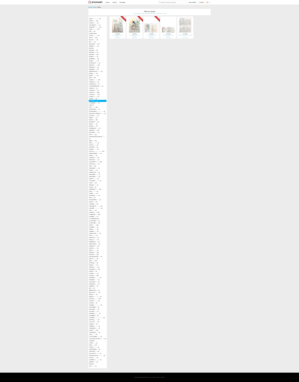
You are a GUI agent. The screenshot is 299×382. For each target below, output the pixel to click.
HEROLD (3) (94, 178)
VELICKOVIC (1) (95, 353)
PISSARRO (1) (94, 279)
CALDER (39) (94, 79)
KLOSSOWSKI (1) (95, 199)
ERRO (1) (94, 143)
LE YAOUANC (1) (94, 220)
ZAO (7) (92, 366)
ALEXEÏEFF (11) (95, 27)
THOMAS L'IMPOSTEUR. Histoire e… (185, 36)
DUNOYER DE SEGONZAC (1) (97, 137)
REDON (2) (93, 294)
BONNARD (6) (94, 58)
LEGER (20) (93, 225)
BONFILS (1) (93, 56)
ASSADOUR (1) (93, 33)
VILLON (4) (93, 357)
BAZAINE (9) (93, 50)
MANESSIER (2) (94, 241)
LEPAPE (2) (93, 229)
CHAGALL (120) (94, 92)
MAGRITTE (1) (94, 237)
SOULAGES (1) (94, 309)
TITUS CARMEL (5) (95, 336)
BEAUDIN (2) (93, 52)
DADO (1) (91, 105)
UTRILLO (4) (94, 347)
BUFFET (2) (93, 75)
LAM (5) (93, 210)
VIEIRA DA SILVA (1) (97, 355)
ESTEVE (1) (93, 145)
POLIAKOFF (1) (94, 281)
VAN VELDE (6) (94, 351)
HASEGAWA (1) (94, 174)
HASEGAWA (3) (94, 176)
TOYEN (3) (91, 340)
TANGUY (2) (93, 324)
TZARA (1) (93, 343)
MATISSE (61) (94, 254)
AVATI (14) (93, 37)
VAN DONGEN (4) (94, 349)
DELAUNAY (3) (94, 122)
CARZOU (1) (93, 88)
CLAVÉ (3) (93, 98)
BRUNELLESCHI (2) (96, 71)
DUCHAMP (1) (94, 132)
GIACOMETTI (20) (95, 161)
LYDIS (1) (93, 235)
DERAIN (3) (93, 126)
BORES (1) (94, 60)
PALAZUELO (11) (94, 269)
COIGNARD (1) (94, 103)
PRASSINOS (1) (94, 284)
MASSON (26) (94, 252)
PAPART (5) (93, 271)
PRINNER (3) (93, 286)
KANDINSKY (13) (95, 189)
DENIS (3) (93, 124)
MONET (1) (93, 265)
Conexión (201, 2)
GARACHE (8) (94, 157)
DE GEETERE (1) (94, 109)
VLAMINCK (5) (95, 359)
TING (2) (93, 334)
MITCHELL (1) (93, 263)
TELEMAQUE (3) (94, 332)
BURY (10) (92, 77)
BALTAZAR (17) (94, 44)
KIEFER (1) (93, 193)
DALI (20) (93, 107)
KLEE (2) (92, 197)
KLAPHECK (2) (94, 195)
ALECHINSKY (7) (94, 25)
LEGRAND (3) (93, 227)
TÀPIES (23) (93, 330)
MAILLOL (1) (94, 239)
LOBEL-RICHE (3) (95, 233)
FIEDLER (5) (94, 149)
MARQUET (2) (94, 246)
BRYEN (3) (93, 73)
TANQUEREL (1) (94, 328)
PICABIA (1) (93, 273)
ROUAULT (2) (94, 300)
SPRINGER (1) (95, 313)
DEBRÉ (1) (93, 117)
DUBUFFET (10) (94, 130)
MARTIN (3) (93, 248)
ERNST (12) (93, 140)
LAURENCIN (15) (94, 214)
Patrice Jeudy (92, 7)
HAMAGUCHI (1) (94, 172)
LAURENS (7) (93, 216)
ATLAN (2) (94, 35)
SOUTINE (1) (93, 311)
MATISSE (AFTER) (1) (95, 256)
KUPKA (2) (93, 201)
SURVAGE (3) (94, 319)
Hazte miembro (192, 2)
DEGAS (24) (93, 119)
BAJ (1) (92, 42)
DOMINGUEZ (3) (94, 128)
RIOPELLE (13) (95, 298)
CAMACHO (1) (94, 82)
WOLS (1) (91, 364)
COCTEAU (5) (93, 100)
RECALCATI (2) (94, 292)
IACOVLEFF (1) (95, 180)
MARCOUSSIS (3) (94, 244)
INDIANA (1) (93, 185)
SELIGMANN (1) (94, 307)
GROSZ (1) (93, 170)
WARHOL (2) (93, 362)
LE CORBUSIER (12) (94, 218)
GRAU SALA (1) (94, 164)
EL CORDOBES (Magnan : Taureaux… (117, 36)
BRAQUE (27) (94, 65)
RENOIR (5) (95, 296)
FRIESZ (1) (93, 155)
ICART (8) (93, 183)
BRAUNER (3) (93, 69)
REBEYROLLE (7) (94, 290)
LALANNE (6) (95, 208)
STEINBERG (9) (94, 315)
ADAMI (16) (93, 20)
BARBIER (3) (94, 46)
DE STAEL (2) (94, 115)
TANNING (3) (94, 326)
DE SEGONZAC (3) (97, 111)
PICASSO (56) (94, 275)
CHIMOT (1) (94, 96)
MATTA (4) (93, 258)
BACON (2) (93, 39)
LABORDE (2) (93, 204)
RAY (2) (92, 288)
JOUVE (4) (92, 187)
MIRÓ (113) (93, 260)
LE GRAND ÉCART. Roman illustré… (168, 36)
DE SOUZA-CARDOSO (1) (97, 113)
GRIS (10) (92, 166)
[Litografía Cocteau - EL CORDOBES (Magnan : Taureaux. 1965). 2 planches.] (151, 25)
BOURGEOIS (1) (94, 63)
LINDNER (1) (94, 231)
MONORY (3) (94, 267)
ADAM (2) (95, 18)
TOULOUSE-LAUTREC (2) (97, 338)
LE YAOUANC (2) (94, 223)
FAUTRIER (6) (93, 147)
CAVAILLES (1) (94, 90)
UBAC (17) (93, 345)
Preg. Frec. (163, 377)
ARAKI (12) (94, 29)
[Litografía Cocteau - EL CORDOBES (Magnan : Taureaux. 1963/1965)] (117, 25)
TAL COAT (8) (94, 321)
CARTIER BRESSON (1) (96, 86)
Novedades (122, 2)
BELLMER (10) (93, 54)
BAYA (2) (91, 48)
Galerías (114, 2)
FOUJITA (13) (96, 151)
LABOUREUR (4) (95, 206)
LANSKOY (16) (94, 212)
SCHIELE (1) (93, 303)
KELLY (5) (93, 191)
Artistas (108, 2)
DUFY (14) (93, 134)
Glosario (158, 377)
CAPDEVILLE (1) (94, 84)
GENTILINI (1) (94, 159)
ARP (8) (92, 31)
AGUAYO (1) (94, 23)
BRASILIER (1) (94, 67)
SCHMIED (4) (95, 305)
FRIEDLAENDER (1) (95, 153)
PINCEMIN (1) (95, 277)
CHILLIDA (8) (94, 94)
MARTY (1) (93, 250)
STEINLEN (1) (97, 317)
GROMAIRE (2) (94, 168)
